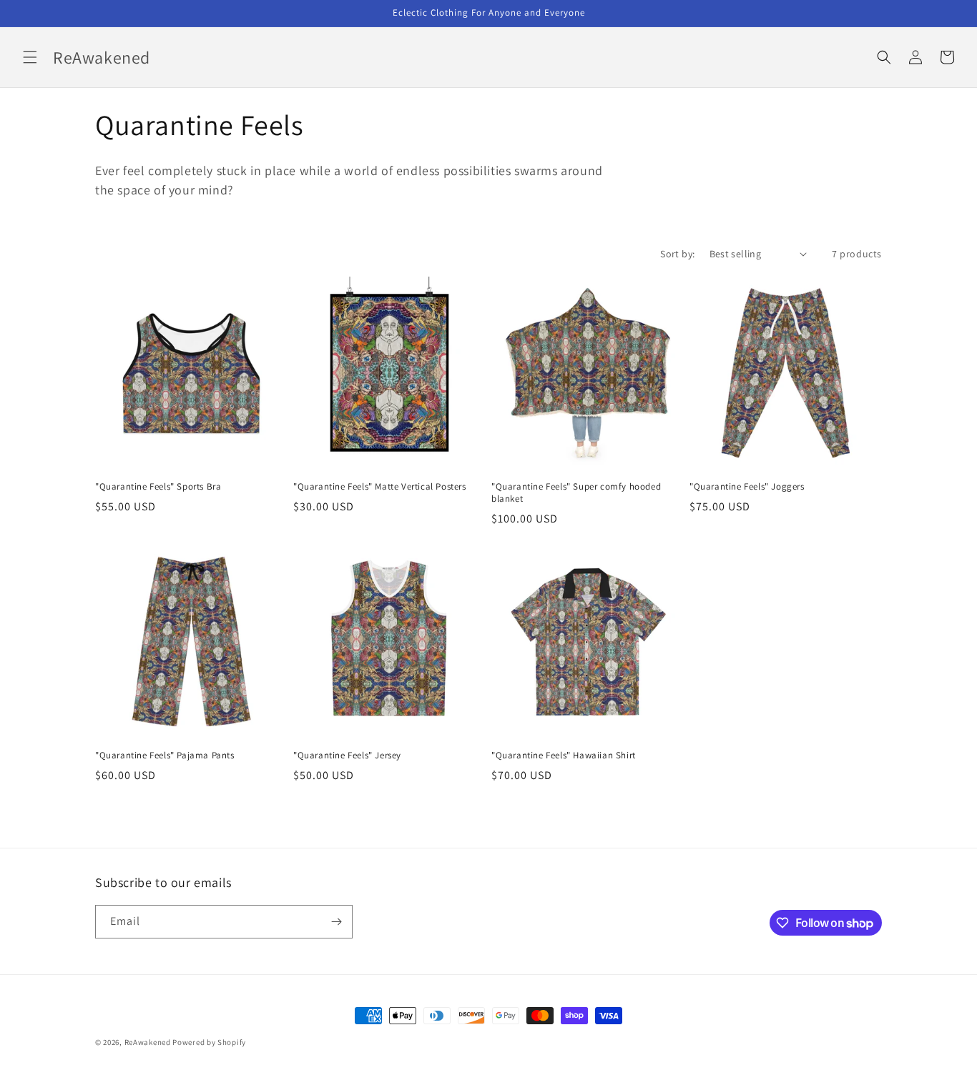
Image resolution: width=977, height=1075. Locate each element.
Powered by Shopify (209, 1042)
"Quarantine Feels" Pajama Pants (165, 755)
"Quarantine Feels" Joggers (747, 486)
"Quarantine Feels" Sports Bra (158, 486)
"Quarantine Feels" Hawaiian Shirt (563, 755)
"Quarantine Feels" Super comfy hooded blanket (576, 493)
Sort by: (677, 253)
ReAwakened (147, 1042)
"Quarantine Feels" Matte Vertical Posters (379, 486)
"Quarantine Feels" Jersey (347, 755)
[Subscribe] (336, 921)
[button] (30, 57)
